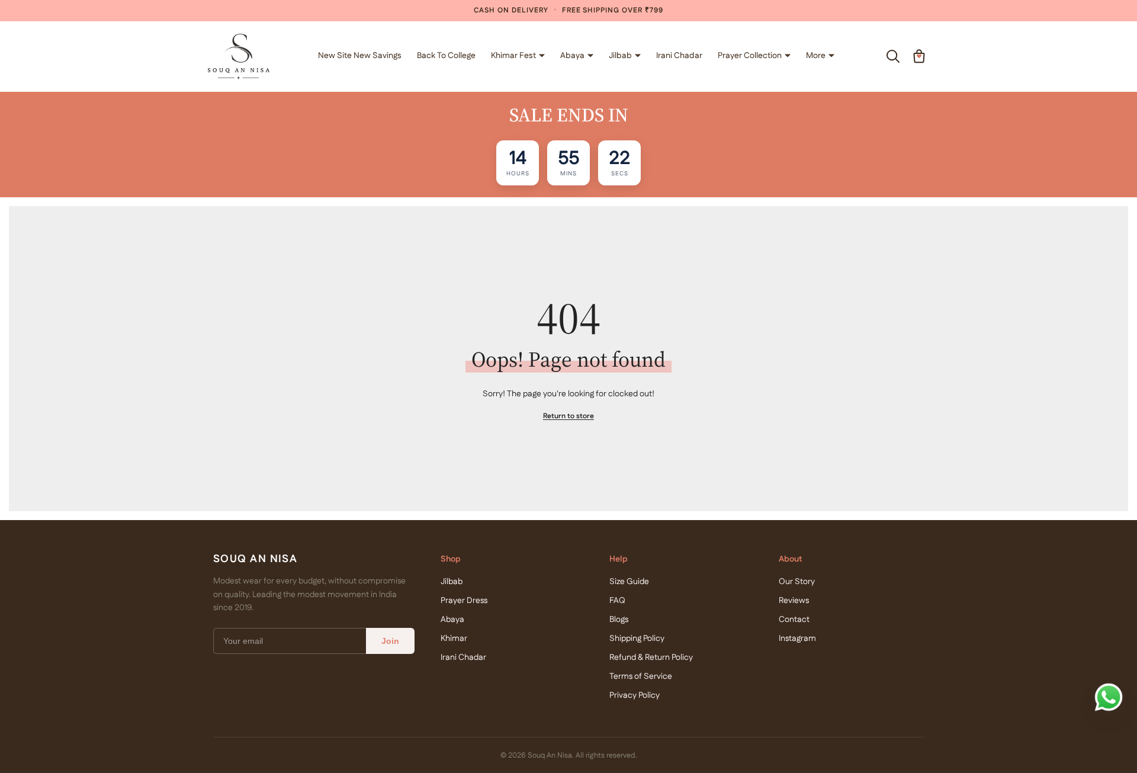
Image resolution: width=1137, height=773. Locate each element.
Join (390, 641)
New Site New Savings (360, 56)
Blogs (618, 620)
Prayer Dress (464, 601)
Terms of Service (640, 676)
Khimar (454, 638)
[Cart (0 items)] (919, 56)
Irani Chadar (679, 56)
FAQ (617, 601)
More (816, 56)
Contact (794, 620)
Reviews (794, 601)
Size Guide (629, 582)
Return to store (568, 416)
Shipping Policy (636, 638)
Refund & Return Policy (651, 657)
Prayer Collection (750, 56)
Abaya (572, 56)
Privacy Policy (634, 695)
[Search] (893, 56)
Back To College (446, 56)
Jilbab (620, 56)
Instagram (797, 638)
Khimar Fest (513, 56)
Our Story (797, 582)
